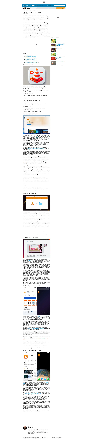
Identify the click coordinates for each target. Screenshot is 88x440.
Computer (41, 5)
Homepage (24, 437)
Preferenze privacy (59, 437)
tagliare (36, 189)
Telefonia (45, 5)
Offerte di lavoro (47, 437)
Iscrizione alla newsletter (36, 437)
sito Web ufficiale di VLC (42, 214)
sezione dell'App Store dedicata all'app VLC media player (32, 393)
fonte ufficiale (44, 338)
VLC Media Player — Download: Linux (31, 59)
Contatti (41, 437)
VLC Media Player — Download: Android (31, 60)
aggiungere (36, 190)
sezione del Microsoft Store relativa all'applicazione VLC (36, 148)
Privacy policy (51, 437)
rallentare (32, 189)
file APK (38, 338)
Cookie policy (55, 437)
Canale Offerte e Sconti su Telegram (31, 8)
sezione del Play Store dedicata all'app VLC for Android (36, 328)
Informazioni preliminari (28, 55)
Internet (49, 5)
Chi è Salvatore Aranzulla (30, 437)
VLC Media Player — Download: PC (30, 56)
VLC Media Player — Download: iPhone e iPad (32, 62)
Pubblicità (43, 437)
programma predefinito (26, 189)
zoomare (48, 189)
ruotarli (32, 190)
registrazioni (44, 189)
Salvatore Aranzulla (26, 13)
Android (39, 316)
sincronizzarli (47, 190)
